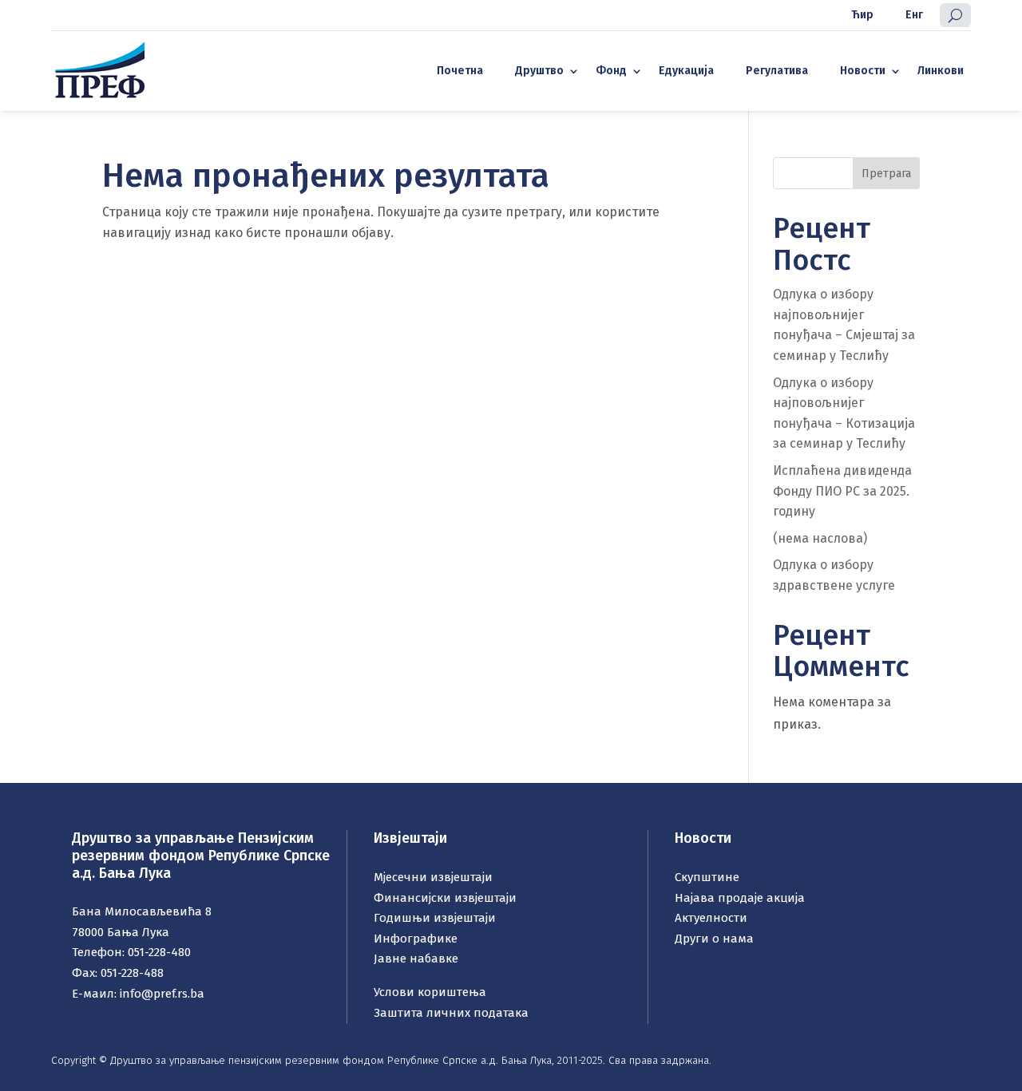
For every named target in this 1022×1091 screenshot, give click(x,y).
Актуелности (711, 918)
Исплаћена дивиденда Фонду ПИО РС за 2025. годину (842, 491)
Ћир (862, 15)
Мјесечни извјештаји (433, 877)
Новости (862, 70)
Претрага (886, 173)
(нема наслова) (820, 538)
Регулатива (777, 70)
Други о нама (714, 938)
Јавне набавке (416, 958)
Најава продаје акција (740, 898)
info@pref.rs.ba (162, 993)
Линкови (940, 70)
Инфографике (416, 938)
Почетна (460, 70)
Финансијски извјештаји (445, 898)
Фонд (611, 70)
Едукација (686, 70)
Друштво (539, 70)
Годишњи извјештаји (435, 918)
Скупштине (707, 877)
